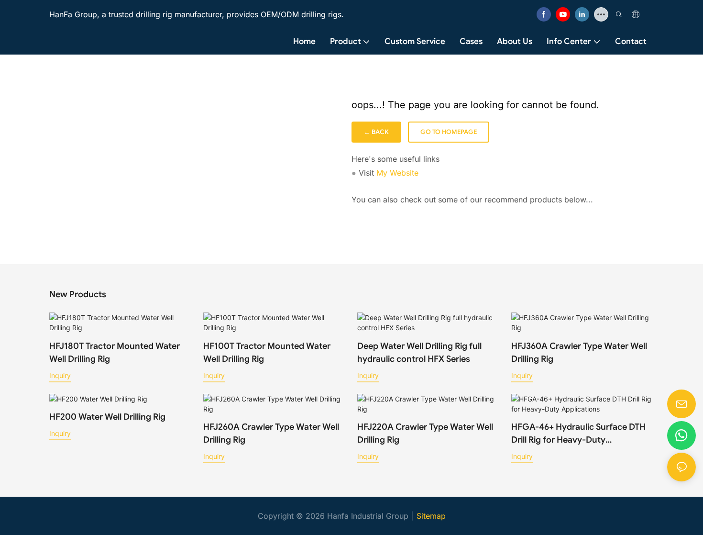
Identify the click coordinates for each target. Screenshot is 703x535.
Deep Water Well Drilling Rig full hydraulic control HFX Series (419, 352)
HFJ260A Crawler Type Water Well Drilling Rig (271, 433)
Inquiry (60, 375)
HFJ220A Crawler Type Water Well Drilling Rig (425, 433)
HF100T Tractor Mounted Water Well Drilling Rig (266, 352)
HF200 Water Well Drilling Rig (107, 417)
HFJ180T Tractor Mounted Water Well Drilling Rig (114, 352)
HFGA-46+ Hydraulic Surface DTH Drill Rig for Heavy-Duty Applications (578, 434)
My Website (397, 173)
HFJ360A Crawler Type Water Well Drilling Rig (579, 352)
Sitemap (431, 516)
